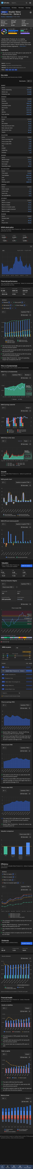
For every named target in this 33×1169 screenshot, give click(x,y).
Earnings (28, 7)
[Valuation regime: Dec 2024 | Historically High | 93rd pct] (21, 637)
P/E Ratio (14, 7)
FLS (13, 69)
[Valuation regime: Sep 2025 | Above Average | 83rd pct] (25, 637)
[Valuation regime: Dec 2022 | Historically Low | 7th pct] (9, 637)
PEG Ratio (21, 7)
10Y (3, 374)
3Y (3, 312)
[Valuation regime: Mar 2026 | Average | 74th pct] (28, 637)
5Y (3, 584)
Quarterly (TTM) (25, 312)
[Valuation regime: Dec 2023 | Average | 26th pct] (15, 637)
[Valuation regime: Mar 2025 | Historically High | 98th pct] (22, 637)
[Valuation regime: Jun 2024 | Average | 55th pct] (18, 637)
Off (28, 81)
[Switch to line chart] (9, 302)
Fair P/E (20, 441)
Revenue (27, 374)
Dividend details (26, 943)
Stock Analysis (6, 7)
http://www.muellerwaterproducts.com (16, 67)
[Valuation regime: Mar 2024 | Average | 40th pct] (16, 637)
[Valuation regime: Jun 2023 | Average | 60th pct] (12, 637)
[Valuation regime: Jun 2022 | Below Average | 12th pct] (6, 637)
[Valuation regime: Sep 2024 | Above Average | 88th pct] (19, 637)
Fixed (25, 441)
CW (10, 69)
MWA (4, 12)
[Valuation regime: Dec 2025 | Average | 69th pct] (27, 637)
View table (25, 315)
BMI (16, 69)
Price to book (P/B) (7, 587)
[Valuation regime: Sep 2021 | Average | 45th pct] (1, 637)
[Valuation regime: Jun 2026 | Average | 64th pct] (30, 637)
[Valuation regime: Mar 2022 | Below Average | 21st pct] (4, 637)
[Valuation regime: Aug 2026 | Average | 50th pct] (31, 637)
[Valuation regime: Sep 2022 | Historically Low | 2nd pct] (7, 637)
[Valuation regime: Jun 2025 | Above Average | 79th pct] (24, 637)
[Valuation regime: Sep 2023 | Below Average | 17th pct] (13, 637)
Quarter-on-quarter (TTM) (22, 482)
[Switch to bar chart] (24, 305)
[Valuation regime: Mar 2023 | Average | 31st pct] (10, 637)
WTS (7, 69)
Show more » (23, 46)
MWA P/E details (26, 565)
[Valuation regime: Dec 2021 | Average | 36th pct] (3, 637)
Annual (27, 407)
